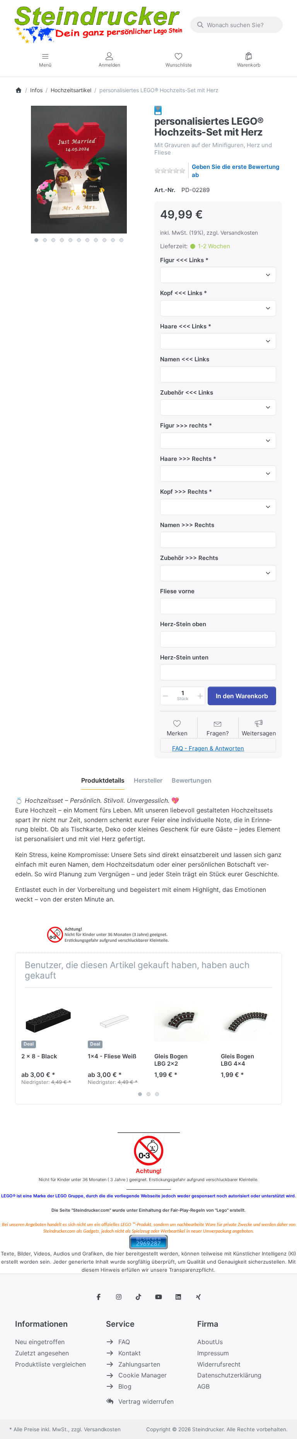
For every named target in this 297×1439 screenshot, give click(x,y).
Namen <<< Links (184, 359)
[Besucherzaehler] (148, 1241)
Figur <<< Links (182, 260)
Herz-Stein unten (184, 657)
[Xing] (198, 1296)
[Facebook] (98, 1296)
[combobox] (236, 25)
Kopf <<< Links (181, 293)
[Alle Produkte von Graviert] (158, 109)
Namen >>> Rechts (187, 525)
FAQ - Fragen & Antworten (208, 748)
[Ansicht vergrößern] (79, 170)
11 (121, 240)
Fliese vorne (177, 591)
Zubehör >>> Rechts (189, 558)
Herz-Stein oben (183, 624)
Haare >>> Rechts (186, 458)
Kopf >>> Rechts (183, 491)
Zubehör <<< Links (186, 392)
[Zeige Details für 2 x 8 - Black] (48, 1021)
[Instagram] (118, 1296)
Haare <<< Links (183, 326)
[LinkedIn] (178, 1296)
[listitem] (79, 170)
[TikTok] (138, 1296)
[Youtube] (158, 1296)
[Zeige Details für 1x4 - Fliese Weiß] (115, 1021)
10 (113, 240)
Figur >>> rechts (183, 425)
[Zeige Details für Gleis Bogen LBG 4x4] (248, 1021)
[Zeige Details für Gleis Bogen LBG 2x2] (181, 1021)
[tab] (103, 780)
